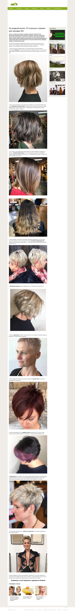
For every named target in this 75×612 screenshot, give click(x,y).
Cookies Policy (65, 609)
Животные (34, 8)
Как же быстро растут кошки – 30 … (56, 95)
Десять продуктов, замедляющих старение (40, 598)
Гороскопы (19, 8)
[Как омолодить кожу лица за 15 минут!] (28, 590)
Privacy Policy (59, 609)
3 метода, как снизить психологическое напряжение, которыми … (57, 41)
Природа (48, 8)
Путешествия (57, 8)
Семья (26, 8)
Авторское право (39, 609)
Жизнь (10, 8)
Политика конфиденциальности (29, 609)
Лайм (8, 609)
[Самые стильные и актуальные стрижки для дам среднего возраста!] (15, 590)
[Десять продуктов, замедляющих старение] (41, 590)
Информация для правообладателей (49, 609)
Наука (41, 8)
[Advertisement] (37, 19)
